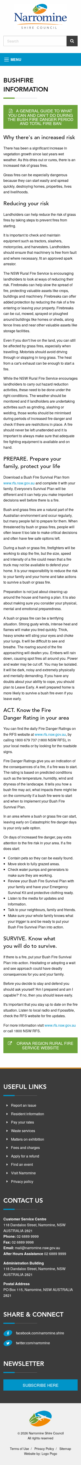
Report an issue (23, 1105)
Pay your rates (22, 1122)
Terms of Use (19, 1448)
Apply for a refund (25, 1156)
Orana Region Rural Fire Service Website (45, 1045)
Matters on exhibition (27, 1139)
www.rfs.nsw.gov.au (19, 483)
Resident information (27, 1113)
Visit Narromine (23, 1172)
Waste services (23, 1130)
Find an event (22, 1164)
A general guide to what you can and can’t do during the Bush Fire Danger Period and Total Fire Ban (40, 117)
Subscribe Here (40, 1385)
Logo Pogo (49, 1453)
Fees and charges (25, 1147)
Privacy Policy (44, 1448)
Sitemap (65, 1448)
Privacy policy (22, 1181)
